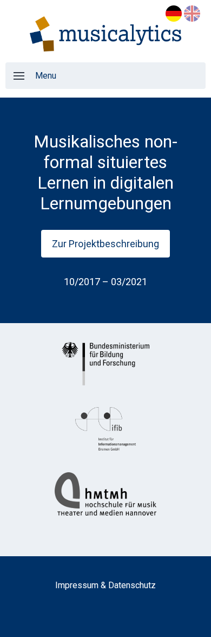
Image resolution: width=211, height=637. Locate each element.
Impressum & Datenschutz (105, 585)
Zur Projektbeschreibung (105, 243)
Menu (45, 75)
